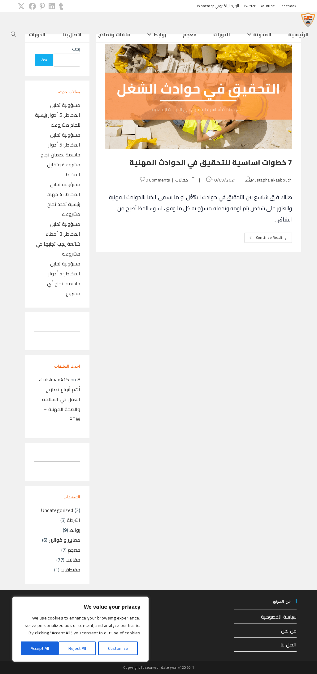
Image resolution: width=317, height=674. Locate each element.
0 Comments (157, 180)
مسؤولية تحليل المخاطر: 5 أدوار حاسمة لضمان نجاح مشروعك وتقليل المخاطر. (60, 154)
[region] (80, 629)
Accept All (40, 648)
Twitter (250, 5)
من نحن (288, 630)
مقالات (181, 180)
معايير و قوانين (64, 540)
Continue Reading (265, 238)
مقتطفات (70, 569)
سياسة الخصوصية (278, 616)
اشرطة (73, 520)
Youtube (267, 5)
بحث (76, 48)
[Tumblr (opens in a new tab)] (60, 6)
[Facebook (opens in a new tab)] (32, 6)
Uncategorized (57, 510)
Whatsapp (205, 5)
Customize (118, 648)
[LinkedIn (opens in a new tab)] (52, 6)
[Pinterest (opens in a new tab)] (42, 6)
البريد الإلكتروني (227, 5)
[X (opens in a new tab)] (21, 6)
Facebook (288, 5)
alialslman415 (54, 379)
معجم (74, 549)
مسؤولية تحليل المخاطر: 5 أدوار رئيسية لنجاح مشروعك (57, 114)
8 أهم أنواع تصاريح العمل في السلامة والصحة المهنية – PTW (61, 399)
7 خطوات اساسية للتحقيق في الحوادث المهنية (210, 162)
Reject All (77, 648)
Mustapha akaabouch (271, 180)
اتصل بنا (288, 644)
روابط (74, 530)
